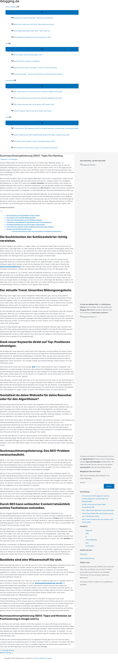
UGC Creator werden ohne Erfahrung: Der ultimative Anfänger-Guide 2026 (37, 91)
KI (86, 536)
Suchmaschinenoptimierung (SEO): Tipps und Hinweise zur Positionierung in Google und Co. (37, 231)
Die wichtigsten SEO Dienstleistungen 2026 (27, 55)
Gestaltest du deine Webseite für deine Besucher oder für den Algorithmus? (29, 222)
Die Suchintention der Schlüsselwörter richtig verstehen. (23, 215)
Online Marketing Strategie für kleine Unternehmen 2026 (32, 37)
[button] (18, 7)
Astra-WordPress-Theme (44, 658)
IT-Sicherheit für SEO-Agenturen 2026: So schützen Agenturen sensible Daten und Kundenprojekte (46, 128)
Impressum (83, 554)
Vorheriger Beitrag (7, 650)
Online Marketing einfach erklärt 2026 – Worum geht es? (31, 31)
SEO (87, 543)
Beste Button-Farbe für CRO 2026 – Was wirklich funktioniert (33, 18)
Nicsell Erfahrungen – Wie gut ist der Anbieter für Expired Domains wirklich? (38, 74)
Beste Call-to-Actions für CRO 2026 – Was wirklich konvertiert (33, 24)
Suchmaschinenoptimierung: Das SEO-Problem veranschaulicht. (26, 224)
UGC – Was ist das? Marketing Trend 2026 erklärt (98, 510)
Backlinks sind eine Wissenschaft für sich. (19, 229)
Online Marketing (91, 540)
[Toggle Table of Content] (1, 212)
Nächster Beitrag (6, 652)
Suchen (82, 482)
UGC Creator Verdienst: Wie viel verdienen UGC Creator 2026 (33, 104)
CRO (87, 533)
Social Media (90, 546)
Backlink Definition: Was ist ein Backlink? (26, 61)
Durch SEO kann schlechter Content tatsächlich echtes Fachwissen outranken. (30, 226)
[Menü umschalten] (42, 12)
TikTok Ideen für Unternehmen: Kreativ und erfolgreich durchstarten (35, 148)
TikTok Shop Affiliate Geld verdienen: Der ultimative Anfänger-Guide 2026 (37, 98)
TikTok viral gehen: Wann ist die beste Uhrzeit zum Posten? (32, 111)
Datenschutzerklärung (87, 558)
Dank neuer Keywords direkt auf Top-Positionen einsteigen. (24, 220)
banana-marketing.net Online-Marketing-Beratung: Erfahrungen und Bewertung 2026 (41, 135)
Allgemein (4, 159)
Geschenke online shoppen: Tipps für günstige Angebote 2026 (33, 141)
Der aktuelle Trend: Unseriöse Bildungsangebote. (21, 217)
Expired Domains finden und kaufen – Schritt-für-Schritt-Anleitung (35, 67)
